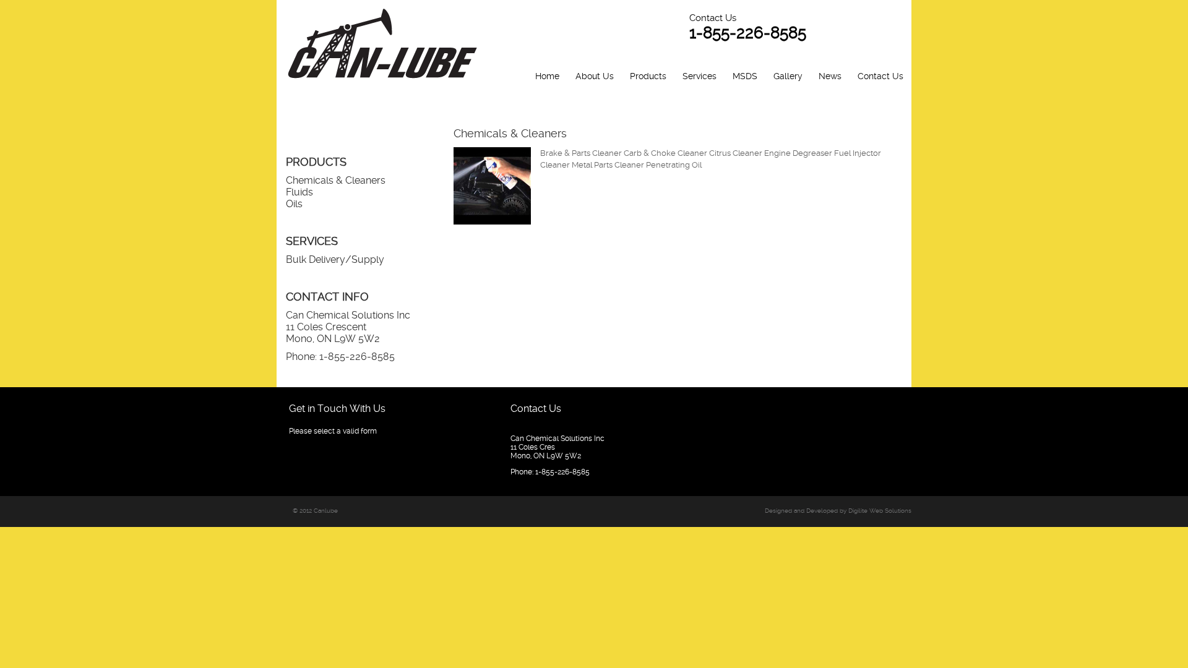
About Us (594, 76)
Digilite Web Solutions (879, 510)
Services (699, 76)
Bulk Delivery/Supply (335, 259)
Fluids (299, 192)
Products (648, 76)
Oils (294, 204)
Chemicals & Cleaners (335, 180)
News (830, 76)
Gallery (788, 76)
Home (547, 76)
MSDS (745, 76)
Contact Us (880, 76)
